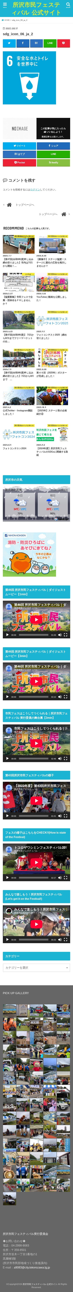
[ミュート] (60, 635)
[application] (36, 619)
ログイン (35, 189)
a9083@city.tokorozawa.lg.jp (32, 1267)
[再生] (7, 635)
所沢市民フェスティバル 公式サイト (36, 8)
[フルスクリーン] (65, 635)
